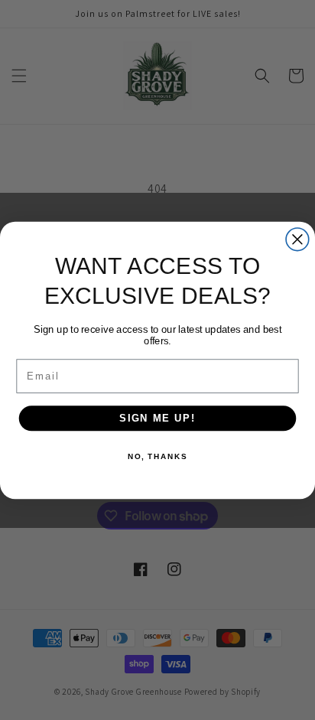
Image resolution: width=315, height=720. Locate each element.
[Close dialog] (297, 238)
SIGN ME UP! (157, 417)
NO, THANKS (157, 456)
